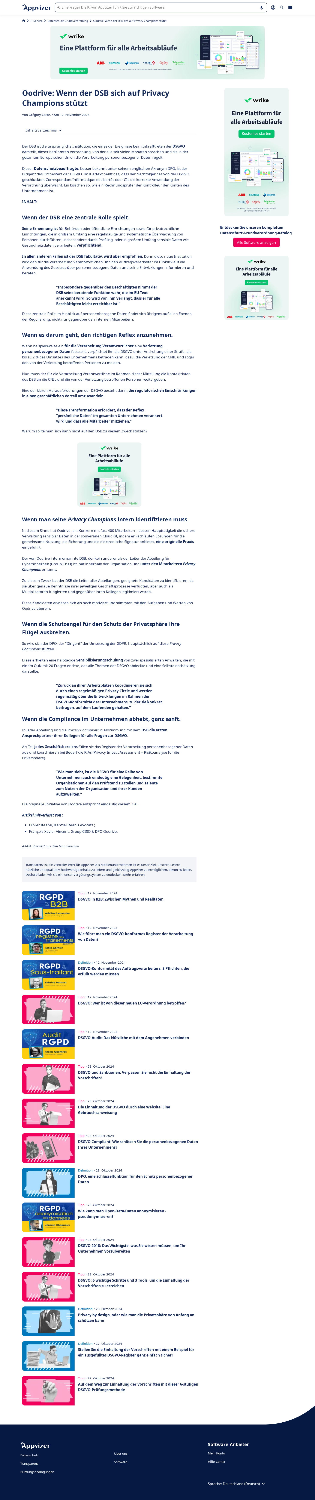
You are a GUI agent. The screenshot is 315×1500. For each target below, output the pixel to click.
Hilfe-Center (216, 1461)
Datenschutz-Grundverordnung (68, 21)
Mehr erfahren (134, 874)
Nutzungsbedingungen (37, 1472)
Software (120, 1462)
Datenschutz (29, 1455)
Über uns (121, 1453)
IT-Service (36, 21)
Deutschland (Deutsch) (241, 1483)
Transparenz (29, 1463)
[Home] (23, 20)
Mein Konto (216, 1453)
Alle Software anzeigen (256, 242)
